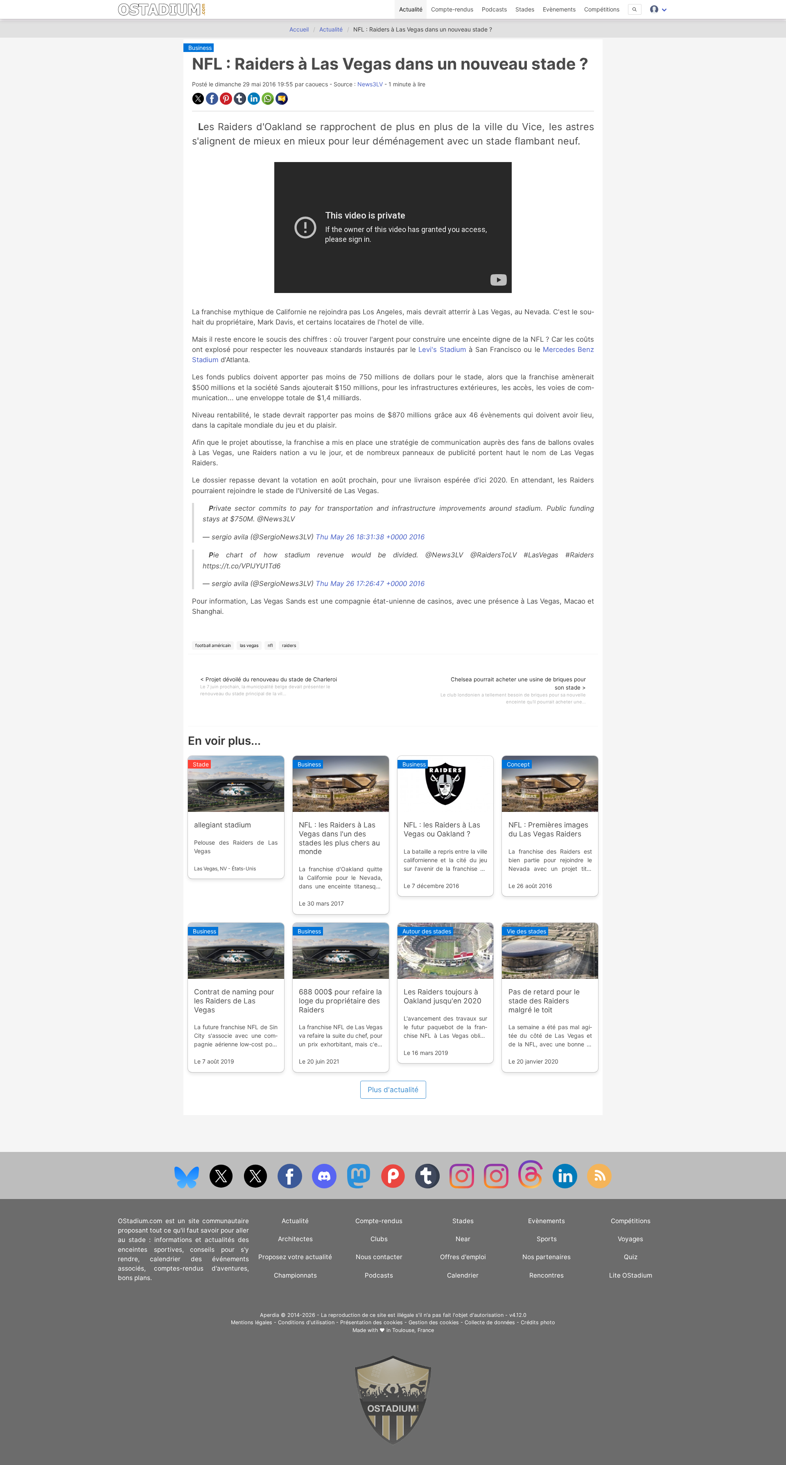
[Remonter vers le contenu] (393, 1443)
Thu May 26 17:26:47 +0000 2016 (370, 583)
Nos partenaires (546, 1257)
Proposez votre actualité (295, 1257)
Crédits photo (538, 1322)
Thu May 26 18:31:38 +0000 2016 (370, 537)
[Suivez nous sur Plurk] (394, 1186)
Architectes (295, 1239)
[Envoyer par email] (282, 102)
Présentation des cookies (371, 1322)
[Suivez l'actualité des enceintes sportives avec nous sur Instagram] (497, 1186)
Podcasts (494, 9)
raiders (289, 645)
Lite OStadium (630, 1275)
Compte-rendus (452, 9)
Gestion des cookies (434, 1322)
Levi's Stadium (442, 349)
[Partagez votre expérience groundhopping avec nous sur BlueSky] (187, 1186)
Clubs (379, 1239)
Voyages (630, 1239)
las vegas (249, 645)
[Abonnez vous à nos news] (599, 1186)
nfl (270, 645)
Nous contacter (379, 1257)
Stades (524, 9)
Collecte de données (490, 1322)
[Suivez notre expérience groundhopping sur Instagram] (462, 1186)
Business (200, 47)
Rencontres (546, 1275)
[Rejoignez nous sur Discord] (325, 1186)
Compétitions (601, 9)
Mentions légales (251, 1322)
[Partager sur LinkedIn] (255, 102)
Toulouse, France (413, 1330)
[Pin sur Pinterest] (227, 102)
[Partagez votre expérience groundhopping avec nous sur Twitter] (222, 1186)
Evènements (559, 9)
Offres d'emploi (463, 1257)
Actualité (410, 9)
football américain (213, 645)
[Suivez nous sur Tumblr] (428, 1186)
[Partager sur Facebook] (213, 102)
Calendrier (463, 1275)
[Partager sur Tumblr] (241, 102)
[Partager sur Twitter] (199, 102)
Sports (547, 1239)
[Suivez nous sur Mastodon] (359, 1186)
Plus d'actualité (393, 1089)
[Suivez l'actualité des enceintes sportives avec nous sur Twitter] (256, 1186)
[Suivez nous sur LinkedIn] (566, 1186)
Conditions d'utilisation (306, 1322)
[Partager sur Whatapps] (269, 102)
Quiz (630, 1257)
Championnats (295, 1275)
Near (463, 1239)
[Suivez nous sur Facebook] (291, 1186)
